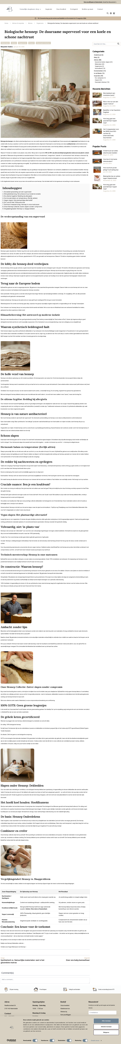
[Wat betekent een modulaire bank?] (97, 95)
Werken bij (63, 1011)
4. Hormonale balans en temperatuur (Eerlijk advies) (19, 198)
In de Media (99, 73)
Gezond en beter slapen (103, 62)
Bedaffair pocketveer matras (59, 643)
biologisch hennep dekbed (12, 394)
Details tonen (95, 1040)
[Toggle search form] (108, 13)
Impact (31, 43)
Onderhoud (98, 55)
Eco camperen (100, 78)
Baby (96, 57)
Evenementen (100, 71)
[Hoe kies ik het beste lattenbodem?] (97, 161)
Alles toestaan (106, 1021)
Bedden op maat (87, 9)
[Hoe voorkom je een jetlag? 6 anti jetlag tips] (97, 170)
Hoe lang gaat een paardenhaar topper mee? (110, 121)
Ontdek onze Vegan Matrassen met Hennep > (13, 947)
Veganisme (39, 23)
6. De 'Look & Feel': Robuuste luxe (13, 202)
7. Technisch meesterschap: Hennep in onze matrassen (20, 204)
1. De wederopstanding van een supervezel (16, 192)
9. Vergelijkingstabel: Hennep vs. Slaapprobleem (18, 209)
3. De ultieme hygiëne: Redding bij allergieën (17, 196)
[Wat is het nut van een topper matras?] (97, 104)
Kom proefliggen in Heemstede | (93, 2)
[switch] (52, 1040)
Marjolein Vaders (7, 47)
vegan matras (36, 547)
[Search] (118, 44)
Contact (100, 9)
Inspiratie (48, 9)
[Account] (111, 13)
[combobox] (106, 44)
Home (6, 23)
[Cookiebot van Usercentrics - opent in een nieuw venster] (11, 1040)
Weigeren (106, 1032)
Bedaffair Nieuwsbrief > (109, 2)
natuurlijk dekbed (61, 795)
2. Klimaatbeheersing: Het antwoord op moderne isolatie (21, 194)
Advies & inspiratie (18, 23)
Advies (30, 23)
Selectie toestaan (106, 1026)
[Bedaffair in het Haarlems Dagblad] (97, 112)
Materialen (5, 43)
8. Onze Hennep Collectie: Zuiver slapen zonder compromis (22, 207)
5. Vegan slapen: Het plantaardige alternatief (17, 200)
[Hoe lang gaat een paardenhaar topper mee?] (97, 121)
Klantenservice (65, 1008)
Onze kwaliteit (61, 9)
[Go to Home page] (9, 9)
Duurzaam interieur (43, 43)
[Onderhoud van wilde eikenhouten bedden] (97, 153)
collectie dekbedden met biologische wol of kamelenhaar (47, 501)
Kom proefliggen (65, 1015)
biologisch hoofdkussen (52, 806)
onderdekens (52, 835)
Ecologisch (74, 9)
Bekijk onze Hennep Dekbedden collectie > (12, 943)
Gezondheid (100, 68)
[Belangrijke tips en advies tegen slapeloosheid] (97, 178)
